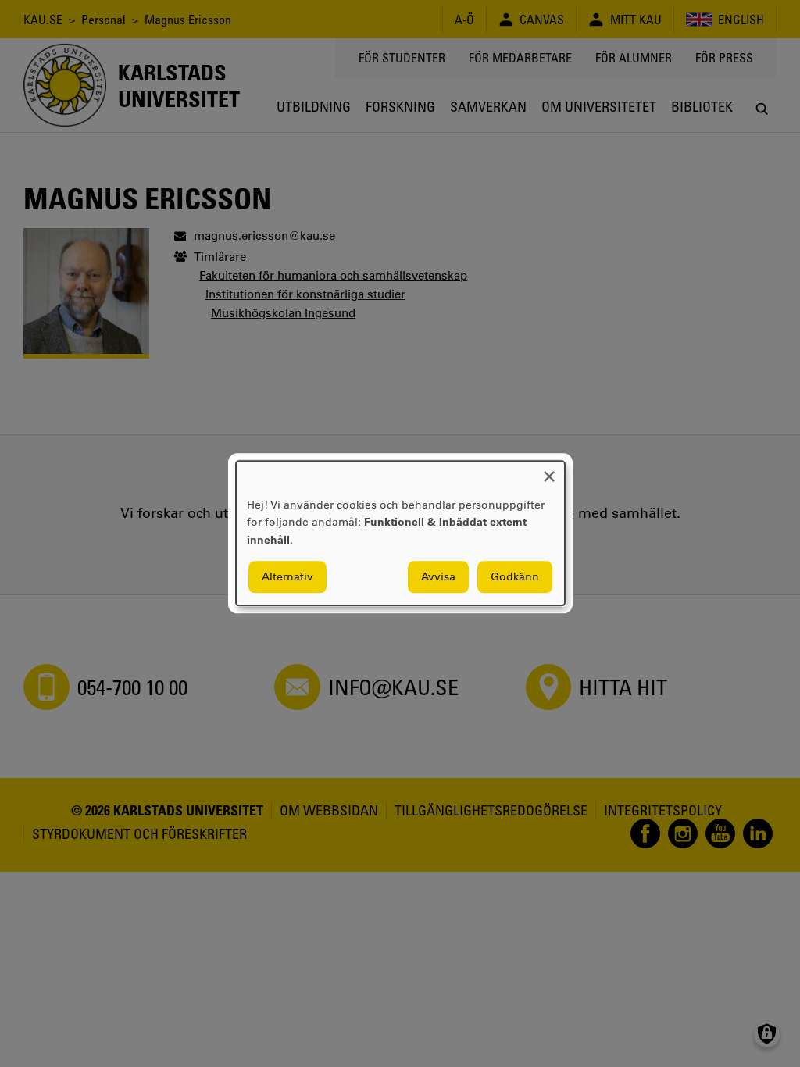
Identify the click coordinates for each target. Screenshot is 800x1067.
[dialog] (400, 533)
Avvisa (438, 577)
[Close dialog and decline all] (549, 470)
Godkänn (515, 577)
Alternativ (287, 577)
